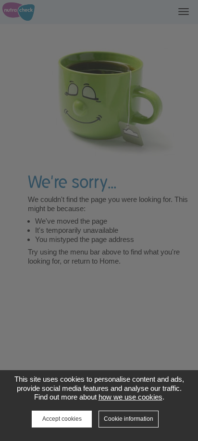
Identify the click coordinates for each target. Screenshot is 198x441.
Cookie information (128, 418)
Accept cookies (62, 418)
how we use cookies (130, 397)
